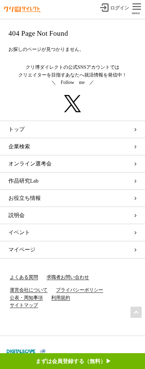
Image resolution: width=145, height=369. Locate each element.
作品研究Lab (23, 181)
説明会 (16, 215)
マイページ (21, 249)
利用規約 (60, 297)
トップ (16, 129)
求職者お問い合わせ (68, 277)
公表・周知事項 (26, 297)
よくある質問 (24, 277)
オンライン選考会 (30, 163)
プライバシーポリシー (79, 290)
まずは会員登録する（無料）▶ (73, 361)
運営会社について (29, 290)
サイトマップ (24, 305)
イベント (19, 232)
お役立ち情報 (24, 198)
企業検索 (19, 146)
